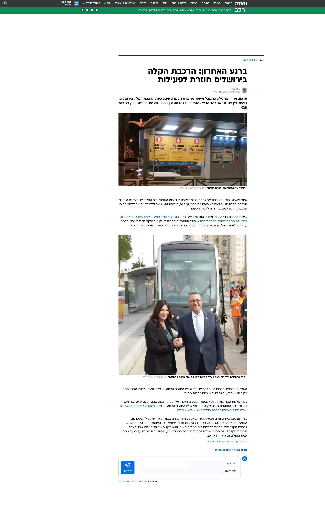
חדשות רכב (225, 10)
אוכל (165, 3)
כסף (174, 3)
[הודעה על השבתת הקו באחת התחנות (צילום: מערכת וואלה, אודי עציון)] (182, 152)
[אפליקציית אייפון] (92, 10)
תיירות (143, 3)
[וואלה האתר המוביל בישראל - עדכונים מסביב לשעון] (241, 3)
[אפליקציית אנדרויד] (97, 10)
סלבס (183, 3)
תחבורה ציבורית (215, 442)
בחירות (205, 3)
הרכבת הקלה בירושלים (235, 442)
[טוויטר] (87, 10)
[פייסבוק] (82, 10)
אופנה (118, 3)
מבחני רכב (211, 10)
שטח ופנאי (172, 10)
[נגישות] (5, 3)
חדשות (228, 3)
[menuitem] (226, 3)
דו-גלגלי (200, 10)
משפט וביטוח (187, 10)
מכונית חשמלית (157, 10)
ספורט (216, 3)
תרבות (194, 3)
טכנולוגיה (130, 3)
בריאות (154, 3)
